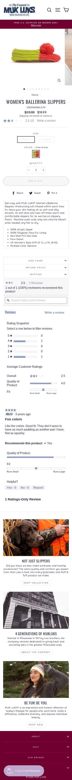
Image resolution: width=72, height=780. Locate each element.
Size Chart (36, 261)
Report (38, 487)
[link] (20, 121)
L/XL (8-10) (45, 139)
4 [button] (34, 89)
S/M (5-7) (26, 139)
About (36, 736)
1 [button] (24, 89)
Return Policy (36, 267)
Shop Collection (36, 583)
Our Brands (36, 757)
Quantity (36, 163)
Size (36, 133)
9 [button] (48, 89)
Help (36, 747)
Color (36, 147)
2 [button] (28, 89)
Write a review (46, 120)
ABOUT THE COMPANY (36, 652)
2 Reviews (37, 283)
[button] (12, 283)
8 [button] (45, 89)
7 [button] (42, 89)
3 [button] (31, 89)
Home (35, 94)
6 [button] (39, 89)
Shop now (36, 724)
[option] (36, 24)
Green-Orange (36, 153)
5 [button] (36, 89)
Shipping (24, 115)
